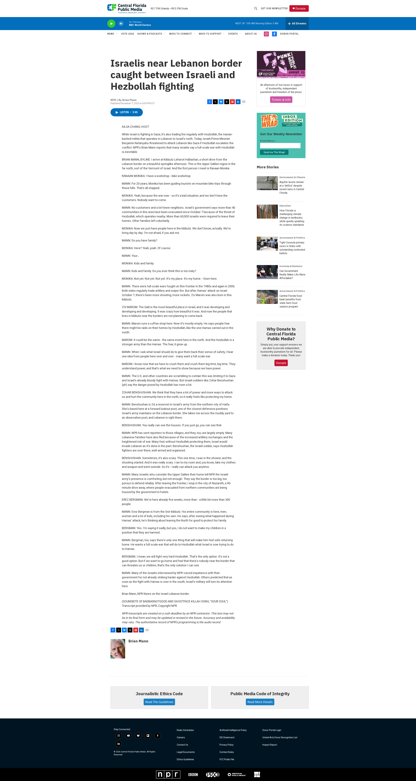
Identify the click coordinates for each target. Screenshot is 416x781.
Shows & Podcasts (149, 34)
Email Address (268, 140)
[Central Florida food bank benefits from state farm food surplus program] (267, 297)
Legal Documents (186, 752)
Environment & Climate (292, 177)
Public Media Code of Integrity (260, 693)
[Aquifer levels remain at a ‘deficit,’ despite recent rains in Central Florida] (267, 183)
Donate (300, 8)
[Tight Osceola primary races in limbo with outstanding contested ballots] (267, 244)
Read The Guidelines (159, 702)
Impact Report (269, 745)
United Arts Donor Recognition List (279, 737)
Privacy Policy (227, 745)
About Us (251, 34)
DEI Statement (227, 737)
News (110, 34)
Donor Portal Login (271, 730)
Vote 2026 (127, 34)
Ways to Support (210, 34)
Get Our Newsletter (274, 8)
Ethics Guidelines (185, 759)
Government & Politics (292, 237)
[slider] (126, 23)
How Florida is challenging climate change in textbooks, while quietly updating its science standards (292, 217)
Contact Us (182, 745)
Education (285, 205)
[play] (111, 24)
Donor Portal (289, 34)
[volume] (121, 23)
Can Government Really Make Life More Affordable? (292, 274)
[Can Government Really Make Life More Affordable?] (267, 272)
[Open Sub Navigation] (116, 34)
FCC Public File (227, 759)
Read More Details (260, 702)
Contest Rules (227, 752)
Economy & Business (291, 266)
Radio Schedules (185, 730)
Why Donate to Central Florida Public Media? (281, 333)
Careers (181, 737)
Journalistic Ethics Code (159, 693)
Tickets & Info (281, 100)
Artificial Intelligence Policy (233, 730)
